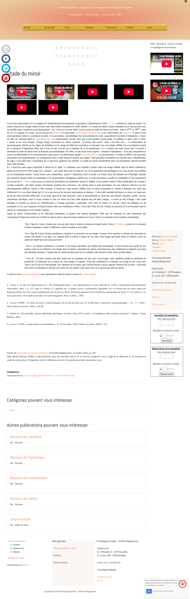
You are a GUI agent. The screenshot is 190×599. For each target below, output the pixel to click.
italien (25, 564)
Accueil (27, 27)
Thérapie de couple (16, 557)
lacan (12, 410)
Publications (111, 27)
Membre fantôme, (46, 375)
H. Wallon (119, 224)
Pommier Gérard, (61, 375)
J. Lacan (112, 123)
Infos (67, 27)
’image (47, 139)
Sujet (72, 375)
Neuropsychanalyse (169, 236)
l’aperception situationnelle (88, 132)
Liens (149, 27)
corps (38, 139)
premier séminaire (29, 274)
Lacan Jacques (30, 375)
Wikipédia (156, 247)
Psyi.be (100, 580)
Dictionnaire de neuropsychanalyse (32, 352)
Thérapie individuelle (16, 541)
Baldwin (127, 132)
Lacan (161, 243)
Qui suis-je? (49, 27)
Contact (130, 27)
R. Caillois (25, 181)
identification (89, 154)
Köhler (57, 132)
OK (149, 591)
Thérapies (90, 27)
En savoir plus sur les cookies (163, 591)
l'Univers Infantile (166, 240)
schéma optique (89, 274)
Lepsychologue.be (104, 577)
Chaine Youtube (159, 250)
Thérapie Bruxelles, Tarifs (162, 290)
